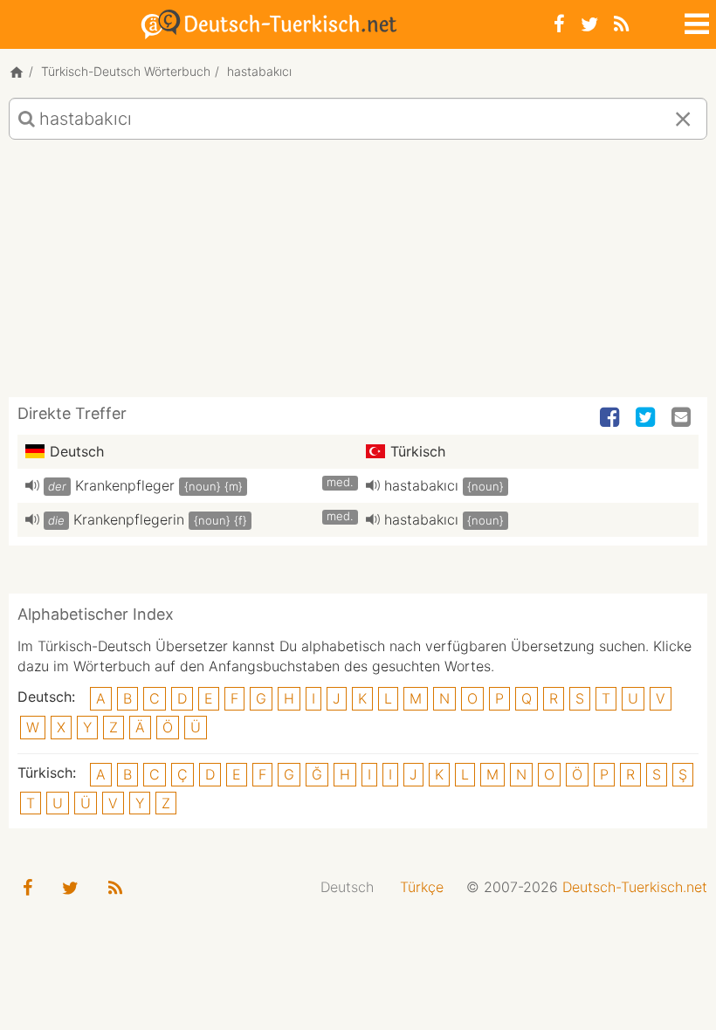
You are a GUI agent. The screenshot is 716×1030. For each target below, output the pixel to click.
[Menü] (695, 21)
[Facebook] (559, 24)
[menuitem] (347, 887)
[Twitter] (589, 24)
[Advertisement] (358, 275)
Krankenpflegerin (128, 519)
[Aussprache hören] (32, 485)
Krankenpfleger (125, 485)
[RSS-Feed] (621, 24)
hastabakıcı (421, 485)
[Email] (683, 418)
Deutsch (347, 887)
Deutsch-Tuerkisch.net (634, 887)
